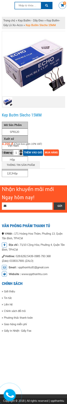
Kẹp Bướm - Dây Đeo (31, 20)
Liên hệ (8, 304)
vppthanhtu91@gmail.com (33, 267)
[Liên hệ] (8, 398)
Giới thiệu (9, 291)
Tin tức (8, 298)
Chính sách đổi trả (14, 311)
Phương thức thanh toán (18, 317)
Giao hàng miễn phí (15, 324)
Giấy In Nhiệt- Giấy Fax (17, 330)
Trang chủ (9, 20)
